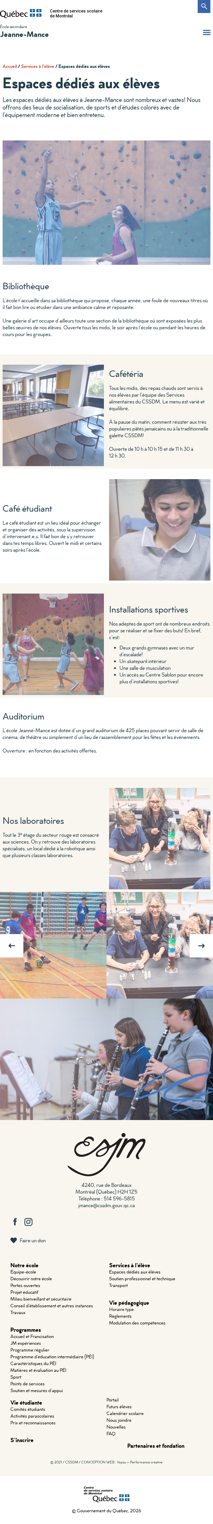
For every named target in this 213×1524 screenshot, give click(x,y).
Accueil (10, 66)
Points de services (27, 1383)
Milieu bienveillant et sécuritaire (40, 1299)
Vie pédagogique (129, 1302)
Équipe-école (23, 1272)
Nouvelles (116, 1427)
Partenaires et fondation (155, 1446)
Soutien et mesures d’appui (36, 1390)
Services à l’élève (37, 66)
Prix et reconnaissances (33, 1422)
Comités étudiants (27, 1409)
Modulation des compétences (137, 1323)
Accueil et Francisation (32, 1336)
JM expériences (25, 1343)
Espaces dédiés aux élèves (135, 1272)
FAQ (111, 1433)
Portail (112, 1400)
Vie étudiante (26, 1402)
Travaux (17, 1312)
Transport (118, 1285)
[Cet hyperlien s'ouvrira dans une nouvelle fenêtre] (21, 13)
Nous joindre (118, 1420)
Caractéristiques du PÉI (33, 1363)
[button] (207, 32)
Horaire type (121, 1309)
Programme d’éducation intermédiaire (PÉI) (52, 1356)
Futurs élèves (119, 1406)
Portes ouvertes (25, 1285)
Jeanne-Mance (24, 34)
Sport (15, 1377)
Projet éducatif (24, 1292)
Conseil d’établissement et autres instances (51, 1305)
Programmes (25, 1330)
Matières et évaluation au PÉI (38, 1370)
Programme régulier (29, 1350)
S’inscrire (22, 1440)
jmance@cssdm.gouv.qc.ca (106, 1205)
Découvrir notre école (31, 1278)
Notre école (24, 1265)
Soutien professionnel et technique (142, 1278)
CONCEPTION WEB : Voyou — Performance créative (122, 1462)
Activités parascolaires (32, 1416)
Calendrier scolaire (125, 1413)
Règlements (120, 1316)
